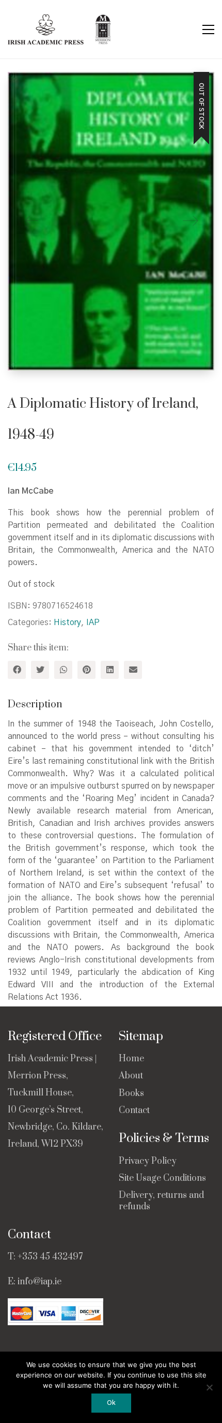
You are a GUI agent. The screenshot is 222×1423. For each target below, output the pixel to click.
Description (35, 704)
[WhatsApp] (63, 670)
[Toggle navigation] (208, 29)
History (67, 622)
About (131, 1076)
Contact (134, 1110)
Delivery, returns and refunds (161, 1201)
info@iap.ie (39, 1281)
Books (131, 1093)
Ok (111, 1403)
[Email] (133, 670)
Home (131, 1059)
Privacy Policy (148, 1161)
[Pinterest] (86, 670)
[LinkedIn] (110, 670)
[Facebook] (17, 670)
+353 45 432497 (50, 1257)
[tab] (111, 705)
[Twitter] (40, 670)
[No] (209, 1387)
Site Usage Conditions (162, 1178)
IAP (93, 622)
